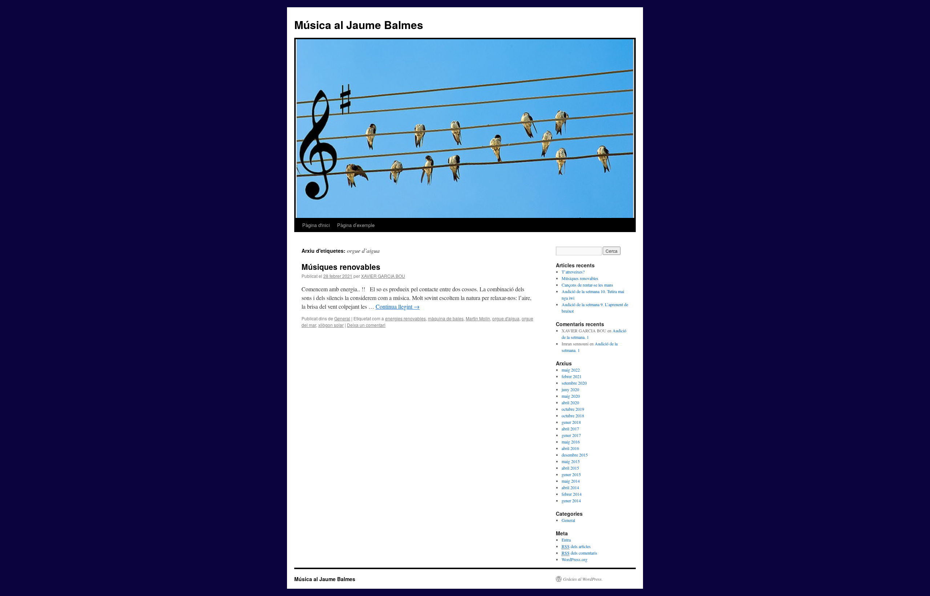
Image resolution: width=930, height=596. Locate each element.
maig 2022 (571, 370)
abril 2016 (570, 448)
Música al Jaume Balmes (358, 24)
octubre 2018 (573, 415)
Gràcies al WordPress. (583, 579)
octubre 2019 (573, 409)
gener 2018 (571, 422)
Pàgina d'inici (316, 225)
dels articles (576, 546)
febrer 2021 (572, 376)
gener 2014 (571, 500)
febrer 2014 (572, 494)
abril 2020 (570, 402)
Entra (566, 540)
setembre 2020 (574, 383)
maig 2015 (571, 461)
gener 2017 (571, 435)
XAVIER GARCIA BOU (383, 276)
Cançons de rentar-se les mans (587, 285)
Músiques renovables (341, 266)
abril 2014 (570, 487)
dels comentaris (579, 553)
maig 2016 (571, 442)
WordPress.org (574, 559)
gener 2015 (571, 474)
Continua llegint (398, 306)
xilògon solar (331, 325)
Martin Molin (478, 318)
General (342, 318)
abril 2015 (570, 468)
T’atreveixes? (573, 272)
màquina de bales (446, 318)
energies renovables (405, 318)
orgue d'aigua (505, 318)
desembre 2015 (575, 455)
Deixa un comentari (366, 325)
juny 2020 (570, 389)
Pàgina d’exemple (356, 225)
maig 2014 (571, 481)
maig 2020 (571, 396)
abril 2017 (570, 428)
